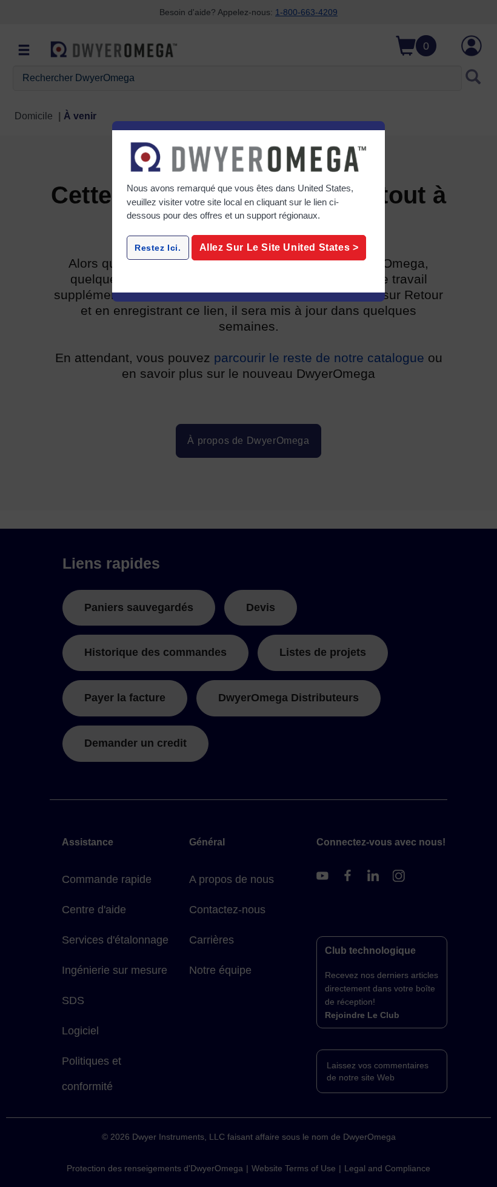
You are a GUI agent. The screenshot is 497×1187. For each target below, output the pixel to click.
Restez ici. (158, 248)
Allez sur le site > (279, 247)
